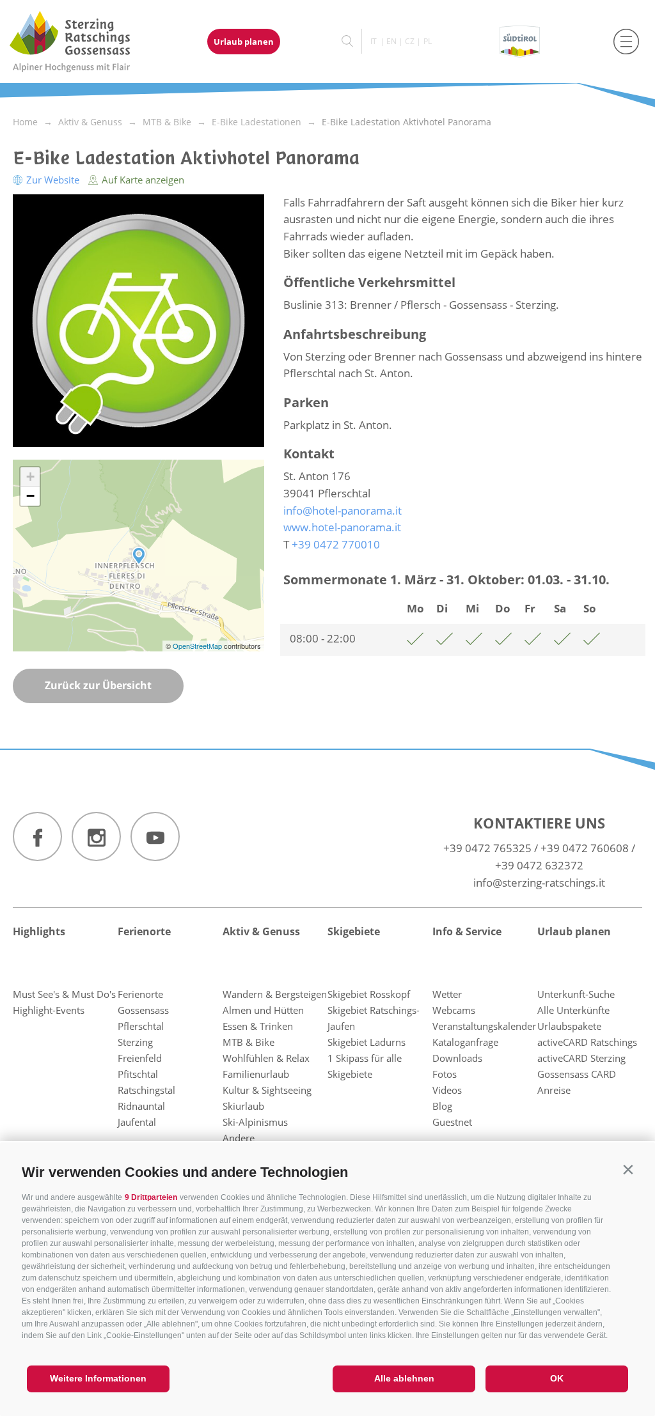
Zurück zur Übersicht (98, 685)
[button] (627, 1169)
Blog (442, 1106)
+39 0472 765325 (487, 848)
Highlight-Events (48, 1010)
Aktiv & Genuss (261, 931)
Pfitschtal (138, 1074)
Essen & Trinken (258, 1026)
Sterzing (135, 1042)
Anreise (554, 1090)
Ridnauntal (141, 1106)
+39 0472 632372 (539, 865)
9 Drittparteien (151, 1197)
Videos (447, 1090)
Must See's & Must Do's (64, 994)
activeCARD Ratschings (587, 1042)
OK (557, 1378)
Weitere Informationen (98, 1378)
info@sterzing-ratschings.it (539, 882)
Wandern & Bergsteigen (275, 994)
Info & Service (466, 931)
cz (409, 41)
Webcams (453, 1010)
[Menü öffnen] (626, 41)
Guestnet (452, 1122)
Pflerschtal (141, 1026)
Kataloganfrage (465, 1042)
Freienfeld (140, 1058)
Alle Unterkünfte (573, 1010)
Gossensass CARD (576, 1074)
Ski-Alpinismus (255, 1122)
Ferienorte (144, 931)
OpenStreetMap (198, 646)
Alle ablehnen (404, 1378)
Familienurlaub (256, 1074)
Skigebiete (354, 931)
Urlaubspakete (569, 1026)
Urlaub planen (244, 41)
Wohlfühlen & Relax (266, 1058)
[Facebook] (37, 836)
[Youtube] (155, 836)
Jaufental (137, 1122)
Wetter (447, 994)
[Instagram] (96, 836)
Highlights (39, 931)
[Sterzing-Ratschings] (82, 41)
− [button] (30, 496)
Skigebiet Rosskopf (369, 994)
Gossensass (143, 1010)
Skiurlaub (243, 1106)
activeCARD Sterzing (581, 1058)
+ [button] (30, 477)
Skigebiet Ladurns (367, 1042)
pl (427, 41)
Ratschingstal (146, 1090)
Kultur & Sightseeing (267, 1090)
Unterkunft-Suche (576, 994)
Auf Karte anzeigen (141, 179)
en (391, 41)
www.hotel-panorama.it (342, 527)
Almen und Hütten (263, 1010)
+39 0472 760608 (585, 848)
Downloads (457, 1058)
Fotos (444, 1074)
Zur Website (53, 179)
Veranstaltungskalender (484, 1026)
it (373, 41)
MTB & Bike (248, 1042)
